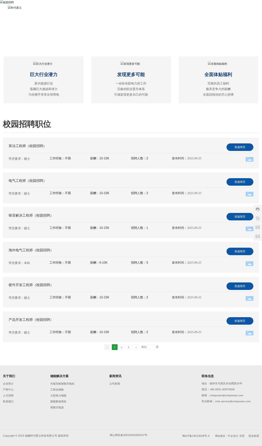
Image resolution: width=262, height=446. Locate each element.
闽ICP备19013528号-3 (195, 435)
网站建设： (221, 435)
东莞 (242, 435)
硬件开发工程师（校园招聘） (31, 285)
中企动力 (233, 435)
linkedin (206, 417)
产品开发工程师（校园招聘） (31, 320)
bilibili (224, 408)
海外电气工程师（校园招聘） (31, 250)
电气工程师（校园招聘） (28, 181)
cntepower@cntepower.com (226, 395)
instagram (223, 417)
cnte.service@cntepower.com (233, 401)
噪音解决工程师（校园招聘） (31, 215)
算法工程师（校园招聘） (28, 146)
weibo (214, 408)
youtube (214, 417)
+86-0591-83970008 (222, 389)
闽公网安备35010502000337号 (128, 435)
